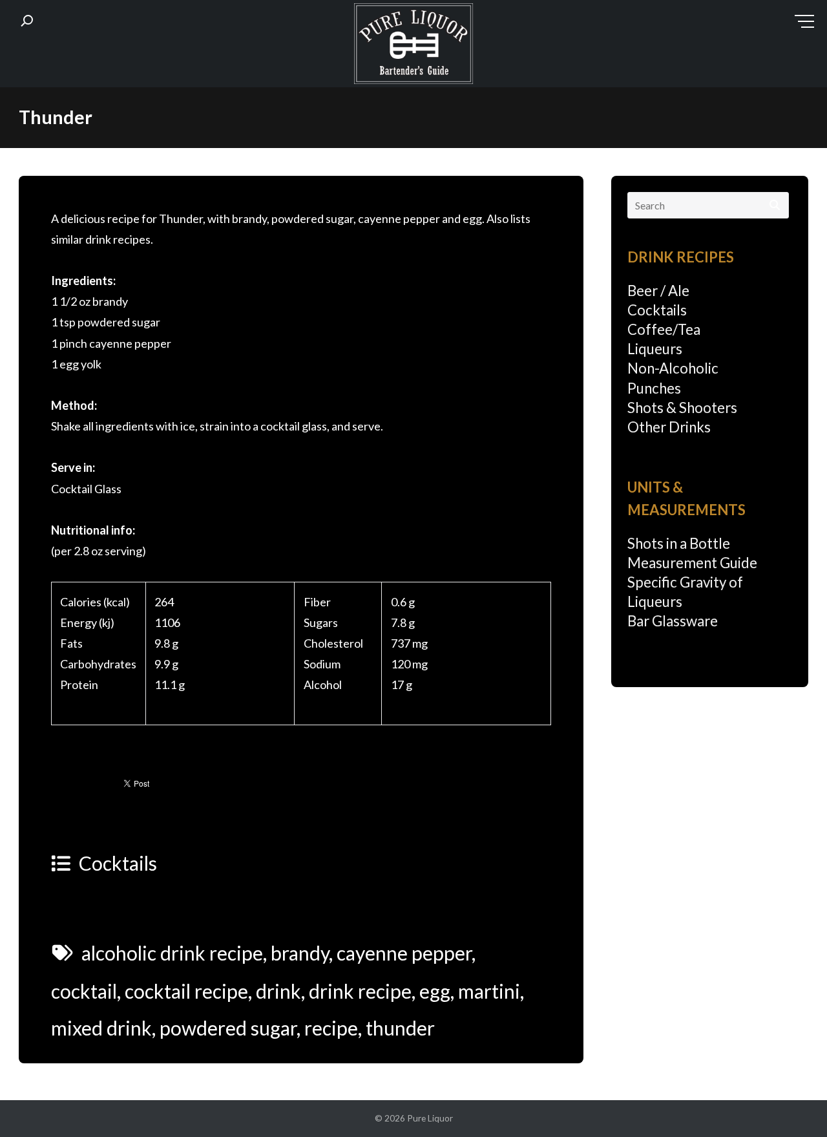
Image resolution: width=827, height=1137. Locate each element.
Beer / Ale (658, 290)
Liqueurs (654, 348)
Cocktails (118, 863)
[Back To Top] (791, 1102)
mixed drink (101, 1027)
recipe (331, 1027)
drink (278, 991)
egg (434, 991)
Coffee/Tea (663, 329)
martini (489, 991)
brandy (300, 952)
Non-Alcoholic (672, 368)
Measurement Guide (692, 562)
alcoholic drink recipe (172, 952)
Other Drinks (669, 427)
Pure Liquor (430, 1117)
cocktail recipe (186, 991)
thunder (400, 1027)
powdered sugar (228, 1027)
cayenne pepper (404, 952)
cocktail (84, 991)
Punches (654, 388)
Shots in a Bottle (678, 543)
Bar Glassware (672, 621)
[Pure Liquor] (413, 46)
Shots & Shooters (682, 407)
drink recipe (360, 991)
